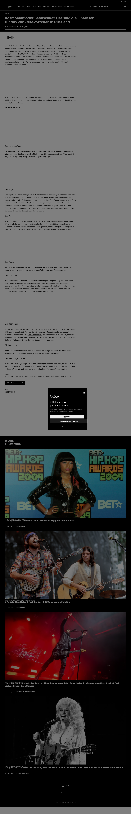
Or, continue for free (67, 427)
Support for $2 (67, 416)
